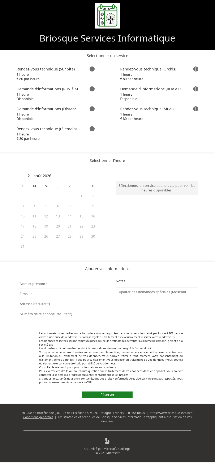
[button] (21, 175)
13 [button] (58, 216)
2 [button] (93, 196)
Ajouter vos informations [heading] (107, 268)
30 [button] (93, 236)
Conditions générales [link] (38, 417)
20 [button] (58, 226)
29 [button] (81, 236)
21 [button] (70, 226)
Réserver (107, 394)
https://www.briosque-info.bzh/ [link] (172, 413)
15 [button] (81, 216)
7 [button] (70, 206)
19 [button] (46, 226)
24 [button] (23, 236)
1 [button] (81, 196)
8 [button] (81, 206)
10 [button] (23, 216)
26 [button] (46, 236)
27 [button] (58, 236)
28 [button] (70, 236)
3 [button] (23, 206)
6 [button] (58, 206)
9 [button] (93, 206)
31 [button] (23, 246)
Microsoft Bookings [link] (117, 449)
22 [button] (81, 226)
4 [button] (34, 206)
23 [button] (93, 226)
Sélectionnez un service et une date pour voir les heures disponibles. (157, 187)
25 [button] (34, 236)
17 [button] (23, 226)
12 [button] (46, 216)
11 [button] (34, 216)
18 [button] (34, 226)
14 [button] (70, 216)
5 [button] (46, 206)
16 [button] (93, 216)
